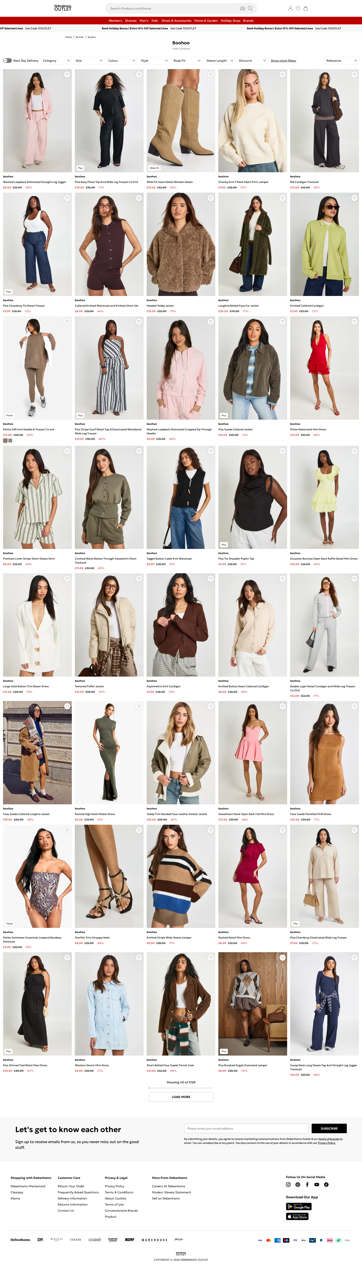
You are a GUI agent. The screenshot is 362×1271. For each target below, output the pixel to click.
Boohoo (92, 37)
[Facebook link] (307, 1184)
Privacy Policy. (327, 1143)
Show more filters (283, 60)
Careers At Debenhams (168, 1186)
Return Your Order (71, 1186)
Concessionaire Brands (121, 1210)
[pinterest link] (297, 1184)
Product (110, 1216)
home (68, 37)
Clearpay (17, 1192)
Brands (80, 37)
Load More (181, 1096)
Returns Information (73, 1204)
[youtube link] (316, 1184)
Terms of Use (114, 1204)
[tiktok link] (326, 1184)
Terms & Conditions (119, 1192)
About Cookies (115, 1198)
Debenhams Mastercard (28, 1186)
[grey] (10, 441)
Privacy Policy (114, 1186)
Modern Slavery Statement (171, 1192)
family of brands (328, 1139)
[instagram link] (288, 1184)
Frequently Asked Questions (78, 1192)
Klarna (15, 1198)
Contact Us (66, 1210)
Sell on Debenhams (166, 1198)
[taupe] (5, 441)
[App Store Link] (299, 1211)
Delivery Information (72, 1198)
